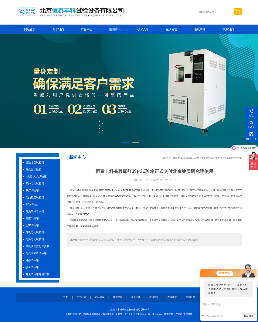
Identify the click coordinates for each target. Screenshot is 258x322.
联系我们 (228, 29)
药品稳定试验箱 (34, 197)
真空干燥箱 (32, 218)
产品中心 (86, 29)
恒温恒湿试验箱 (34, 162)
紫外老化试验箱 (34, 183)
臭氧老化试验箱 (34, 232)
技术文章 (143, 29)
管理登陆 (187, 314)
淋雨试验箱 (32, 260)
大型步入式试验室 (36, 176)
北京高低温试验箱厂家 (129, 91)
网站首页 (30, 29)
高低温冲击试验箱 (36, 253)
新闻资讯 (115, 29)
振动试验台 (32, 204)
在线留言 (171, 29)
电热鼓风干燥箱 (34, 211)
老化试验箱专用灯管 (37, 274)
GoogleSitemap (155, 314)
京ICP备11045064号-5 (135, 314)
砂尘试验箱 (32, 267)
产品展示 (99, 297)
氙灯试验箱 (32, 190)
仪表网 (178, 314)
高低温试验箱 (33, 169)
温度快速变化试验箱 (37, 246)
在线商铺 (199, 29)
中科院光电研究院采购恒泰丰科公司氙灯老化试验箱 (172, 239)
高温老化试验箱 (34, 239)
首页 (65, 297)
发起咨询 (248, 316)
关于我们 (58, 29)
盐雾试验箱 (32, 225)
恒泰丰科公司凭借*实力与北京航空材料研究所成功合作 (107, 239)
